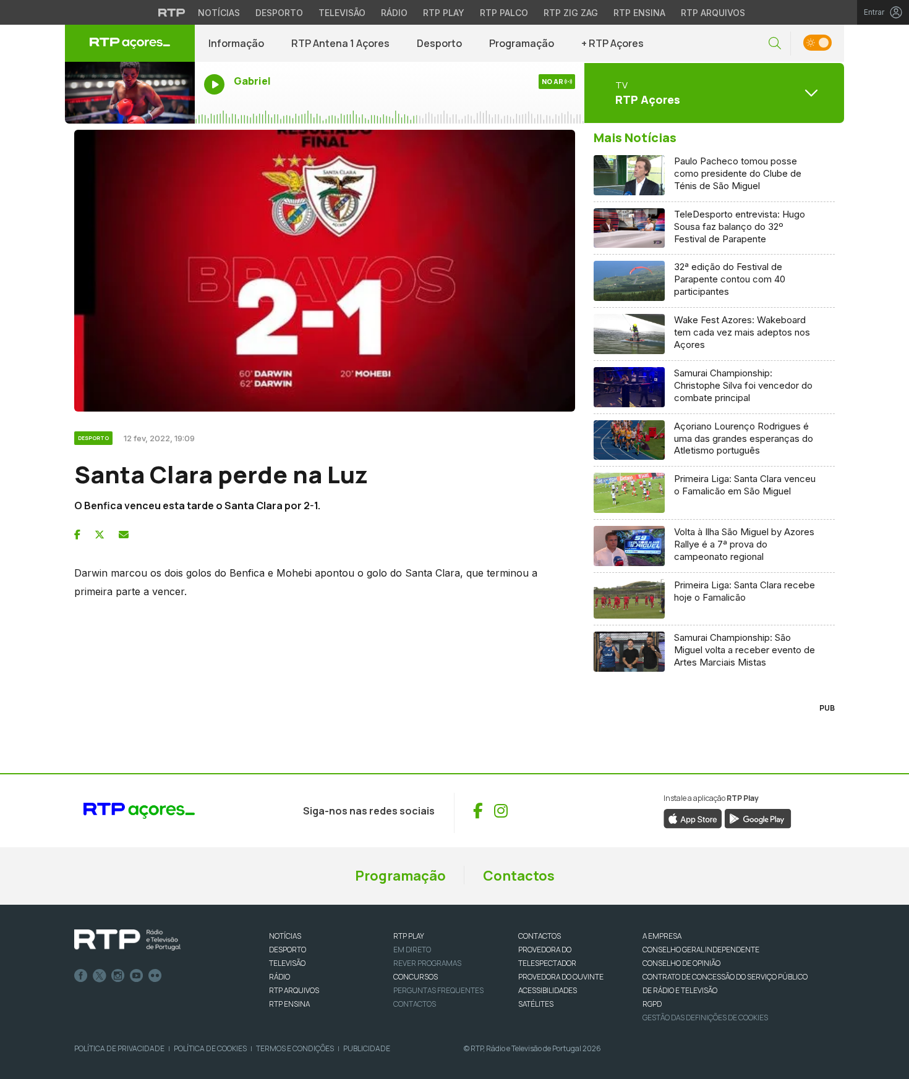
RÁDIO (279, 976)
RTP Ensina (639, 12)
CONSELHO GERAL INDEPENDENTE (700, 949)
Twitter (99, 976)
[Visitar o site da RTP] (172, 12)
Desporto (279, 12)
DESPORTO (287, 949)
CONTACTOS (539, 936)
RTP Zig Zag (571, 12)
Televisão (341, 12)
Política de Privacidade (119, 1048)
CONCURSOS (415, 976)
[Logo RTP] (127, 939)
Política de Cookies (210, 1048)
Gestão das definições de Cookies (705, 1017)
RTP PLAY (408, 936)
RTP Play (443, 12)
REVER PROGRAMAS (427, 963)
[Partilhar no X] (100, 534)
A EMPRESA (661, 936)
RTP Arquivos (713, 12)
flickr (155, 976)
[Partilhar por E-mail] (124, 534)
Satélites (535, 1004)
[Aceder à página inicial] (130, 43)
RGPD (652, 1004)
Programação (521, 43)
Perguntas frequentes (438, 990)
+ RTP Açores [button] (612, 43)
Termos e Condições (295, 1048)
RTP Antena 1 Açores (340, 43)
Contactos (519, 875)
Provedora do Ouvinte (561, 976)
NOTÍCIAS (285, 936)
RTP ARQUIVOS (294, 990)
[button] (775, 44)
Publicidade (366, 1048)
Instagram (118, 976)
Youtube (136, 976)
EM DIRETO (412, 949)
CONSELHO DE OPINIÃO (681, 963)
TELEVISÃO (287, 963)
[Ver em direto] (130, 93)
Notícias (219, 12)
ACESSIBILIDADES (547, 990)
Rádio (394, 12)
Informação (236, 43)
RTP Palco (504, 12)
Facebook (81, 976)
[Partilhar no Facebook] (77, 534)
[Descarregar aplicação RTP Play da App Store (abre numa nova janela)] (693, 818)
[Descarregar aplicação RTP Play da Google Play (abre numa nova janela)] (758, 818)
